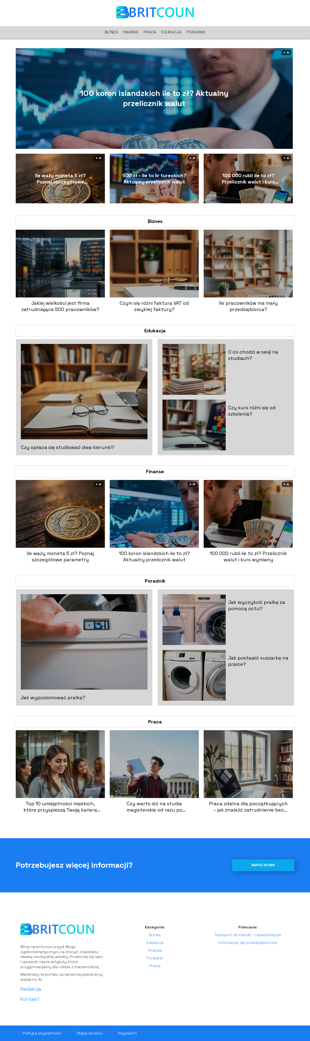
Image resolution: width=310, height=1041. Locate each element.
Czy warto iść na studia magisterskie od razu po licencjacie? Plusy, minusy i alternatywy (154, 806)
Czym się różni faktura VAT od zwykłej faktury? (154, 306)
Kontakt (29, 999)
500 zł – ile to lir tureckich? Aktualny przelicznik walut (154, 178)
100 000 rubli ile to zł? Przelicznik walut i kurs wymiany (248, 178)
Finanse (131, 32)
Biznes (111, 32)
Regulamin (127, 1033)
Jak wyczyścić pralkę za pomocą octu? (256, 605)
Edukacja (171, 32)
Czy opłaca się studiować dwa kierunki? (67, 447)
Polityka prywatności (42, 1033)
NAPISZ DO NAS (263, 865)
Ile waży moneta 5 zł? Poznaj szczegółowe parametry (60, 178)
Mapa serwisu (89, 1033)
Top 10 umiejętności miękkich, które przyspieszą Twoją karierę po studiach (60, 806)
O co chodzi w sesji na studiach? (253, 355)
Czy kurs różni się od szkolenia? (252, 410)
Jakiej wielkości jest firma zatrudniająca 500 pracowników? (60, 306)
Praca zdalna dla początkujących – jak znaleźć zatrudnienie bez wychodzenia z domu (248, 806)
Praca (150, 32)
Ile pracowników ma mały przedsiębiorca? (248, 306)
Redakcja (30, 989)
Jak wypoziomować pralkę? (53, 697)
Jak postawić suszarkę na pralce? (258, 661)
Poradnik (196, 32)
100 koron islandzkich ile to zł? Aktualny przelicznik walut (154, 98)
